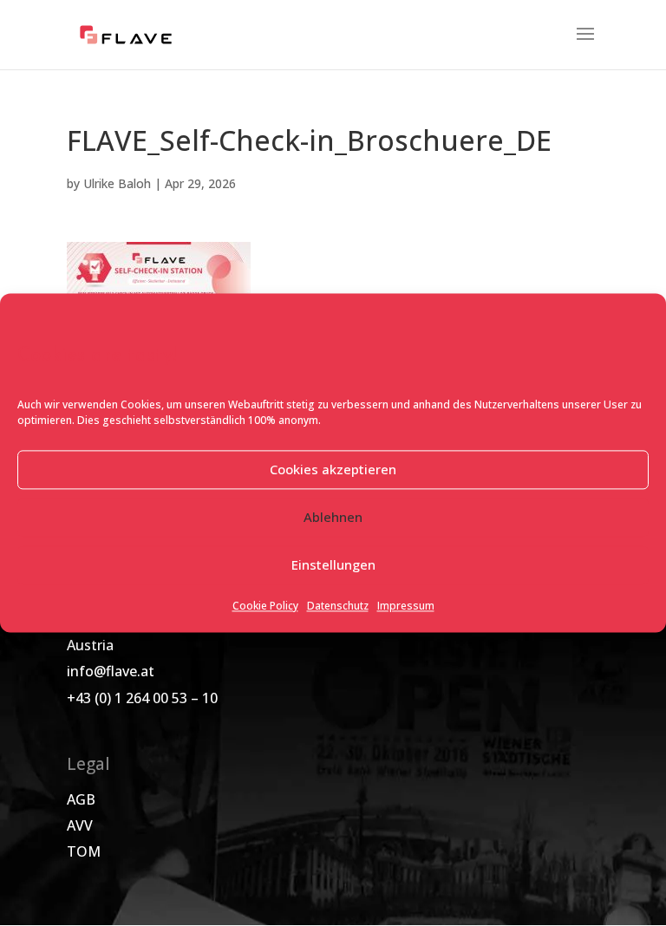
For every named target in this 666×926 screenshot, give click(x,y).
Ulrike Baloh (117, 183)
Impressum (405, 605)
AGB (81, 799)
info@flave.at (110, 671)
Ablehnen (333, 517)
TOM (84, 851)
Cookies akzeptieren (333, 470)
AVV (80, 825)
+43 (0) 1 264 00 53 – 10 (142, 698)
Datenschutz (338, 605)
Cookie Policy (265, 605)
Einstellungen (333, 565)
